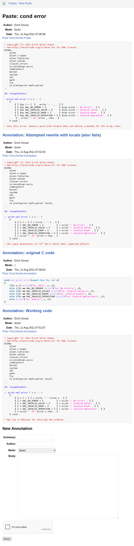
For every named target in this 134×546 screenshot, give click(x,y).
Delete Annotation (26, 155)
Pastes (13, 3)
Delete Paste (23, 38)
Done (7, 539)
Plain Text (8, 38)
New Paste (25, 3)
